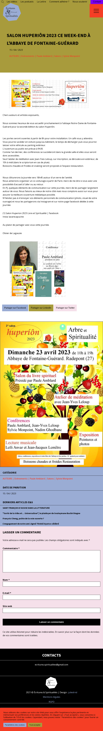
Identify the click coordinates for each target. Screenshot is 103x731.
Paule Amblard (44, 56)
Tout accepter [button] (35, 725)
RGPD (51, 701)
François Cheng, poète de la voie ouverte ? (23, 518)
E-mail (7, 593)
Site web (7, 606)
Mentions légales (51, 696)
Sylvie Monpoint (71, 56)
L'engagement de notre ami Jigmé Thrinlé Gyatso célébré (31, 523)
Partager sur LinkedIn (41, 308)
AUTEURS (14, 56)
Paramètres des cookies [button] (15, 725)
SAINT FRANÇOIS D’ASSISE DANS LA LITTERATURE (26, 508)
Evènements (27, 56)
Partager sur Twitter (65, 308)
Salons (57, 56)
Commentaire (11, 548)
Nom (6, 579)
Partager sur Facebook (15, 308)
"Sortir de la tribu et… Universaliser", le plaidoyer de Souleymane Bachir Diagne (41, 513)
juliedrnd (72, 692)
